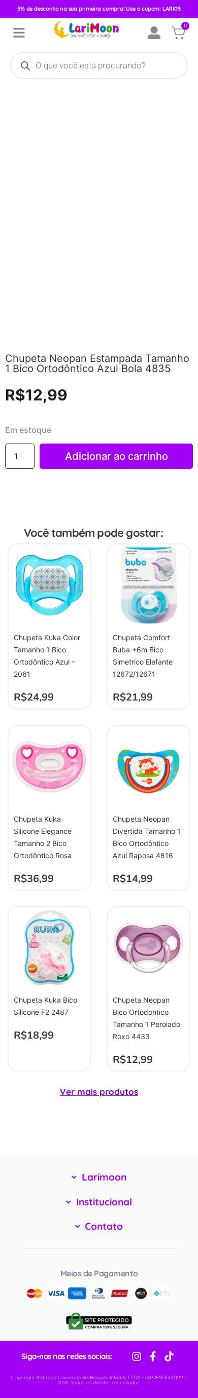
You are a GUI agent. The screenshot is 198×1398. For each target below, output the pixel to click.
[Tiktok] (169, 1356)
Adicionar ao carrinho (116, 456)
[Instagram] (136, 1356)
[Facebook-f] (153, 1356)
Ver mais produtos (99, 1091)
